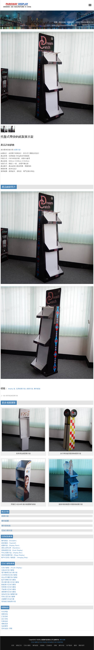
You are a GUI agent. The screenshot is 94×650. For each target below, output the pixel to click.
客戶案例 (69, 645)
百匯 (55, 22)
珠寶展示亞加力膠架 (8, 587)
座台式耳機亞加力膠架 (9, 577)
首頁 (12, 645)
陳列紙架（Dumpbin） (9, 541)
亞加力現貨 (42, 642)
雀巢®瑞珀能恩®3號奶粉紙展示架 (71, 504)
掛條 (55, 645)
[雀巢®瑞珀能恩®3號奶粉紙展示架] (70, 502)
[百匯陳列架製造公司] (17, 7)
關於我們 (81, 645)
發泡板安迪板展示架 (8, 601)
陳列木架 (61, 645)
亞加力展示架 (6, 530)
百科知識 (4, 628)
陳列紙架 (37, 389)
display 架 (11, 389)
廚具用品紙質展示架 (9, 395)
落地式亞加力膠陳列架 (9, 594)
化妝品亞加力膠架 (7, 570)
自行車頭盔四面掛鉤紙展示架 (70, 453)
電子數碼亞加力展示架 (9, 572)
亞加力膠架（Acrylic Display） (12, 568)
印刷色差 (4, 621)
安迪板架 (49, 645)
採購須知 (4, 614)
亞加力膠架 (34, 642)
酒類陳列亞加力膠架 (8, 592)
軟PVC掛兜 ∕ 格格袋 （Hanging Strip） (15, 557)
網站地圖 (62, 639)
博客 (10, 628)
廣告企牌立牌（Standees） (11, 548)
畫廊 (75, 645)
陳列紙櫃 (5, 521)
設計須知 (4, 619)
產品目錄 (62, 22)
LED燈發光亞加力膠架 (9, 575)
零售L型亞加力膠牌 (8, 596)
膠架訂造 (19, 645)
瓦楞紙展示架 (21, 389)
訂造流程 (4, 616)
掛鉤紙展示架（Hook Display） (12, 550)
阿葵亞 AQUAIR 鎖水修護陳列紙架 (23, 504)
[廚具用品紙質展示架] (23, 451)
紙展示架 (70, 22)
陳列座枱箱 (6, 526)
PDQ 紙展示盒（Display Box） (12, 553)
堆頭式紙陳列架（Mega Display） (13, 555)
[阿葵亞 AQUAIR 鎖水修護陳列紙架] (23, 502)
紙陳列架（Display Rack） (10, 545)
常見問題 (4, 611)
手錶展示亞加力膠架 (8, 589)
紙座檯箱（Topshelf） (9, 543)
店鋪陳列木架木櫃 (7, 599)
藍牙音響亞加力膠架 (8, 580)
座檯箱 (42, 645)
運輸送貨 (4, 624)
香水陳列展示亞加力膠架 (10, 582)
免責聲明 (4, 626)
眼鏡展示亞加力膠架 (8, 584)
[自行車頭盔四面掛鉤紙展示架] (70, 451)
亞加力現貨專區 (58, 642)
